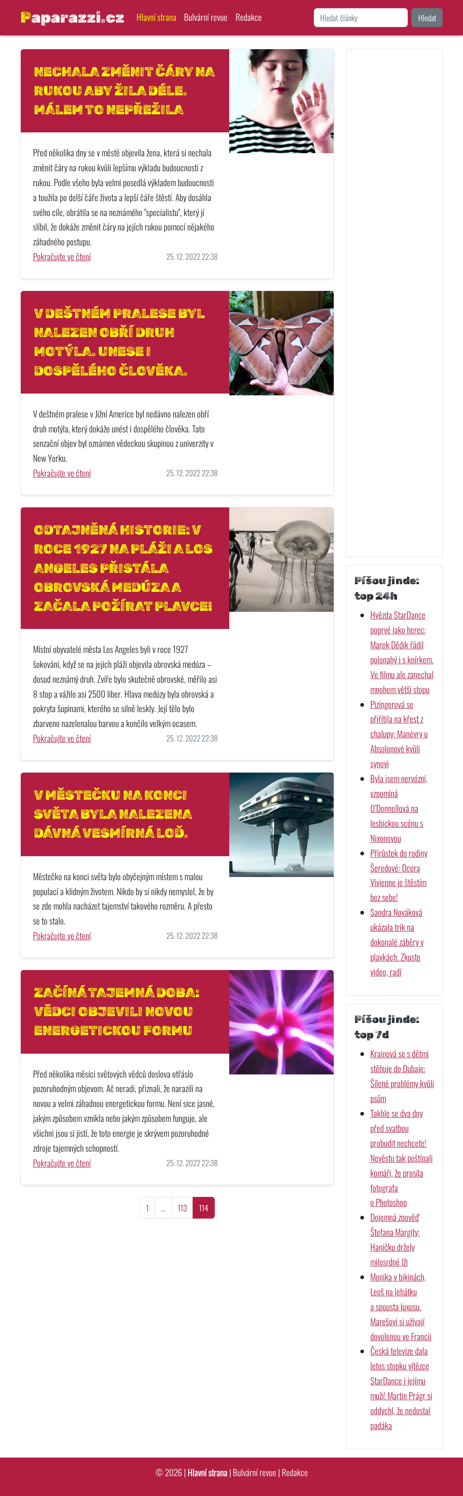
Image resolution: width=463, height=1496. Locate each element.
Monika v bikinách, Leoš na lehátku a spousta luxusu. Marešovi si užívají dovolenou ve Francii (400, 1306)
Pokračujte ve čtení (62, 256)
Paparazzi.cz (72, 17)
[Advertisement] (394, 303)
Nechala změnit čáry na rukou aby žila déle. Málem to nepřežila (124, 90)
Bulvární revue (205, 16)
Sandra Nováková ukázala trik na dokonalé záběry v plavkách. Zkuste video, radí (397, 941)
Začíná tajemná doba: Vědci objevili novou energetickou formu (116, 1011)
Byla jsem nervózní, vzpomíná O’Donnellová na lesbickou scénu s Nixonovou (399, 808)
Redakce (249, 16)
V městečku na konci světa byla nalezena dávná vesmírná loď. (113, 814)
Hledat (427, 17)
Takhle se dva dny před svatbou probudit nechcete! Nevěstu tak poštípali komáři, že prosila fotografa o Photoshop (401, 1158)
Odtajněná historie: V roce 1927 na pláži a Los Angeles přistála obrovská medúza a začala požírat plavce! (123, 568)
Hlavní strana (156, 16)
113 (182, 1208)
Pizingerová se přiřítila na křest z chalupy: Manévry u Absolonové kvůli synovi (399, 734)
